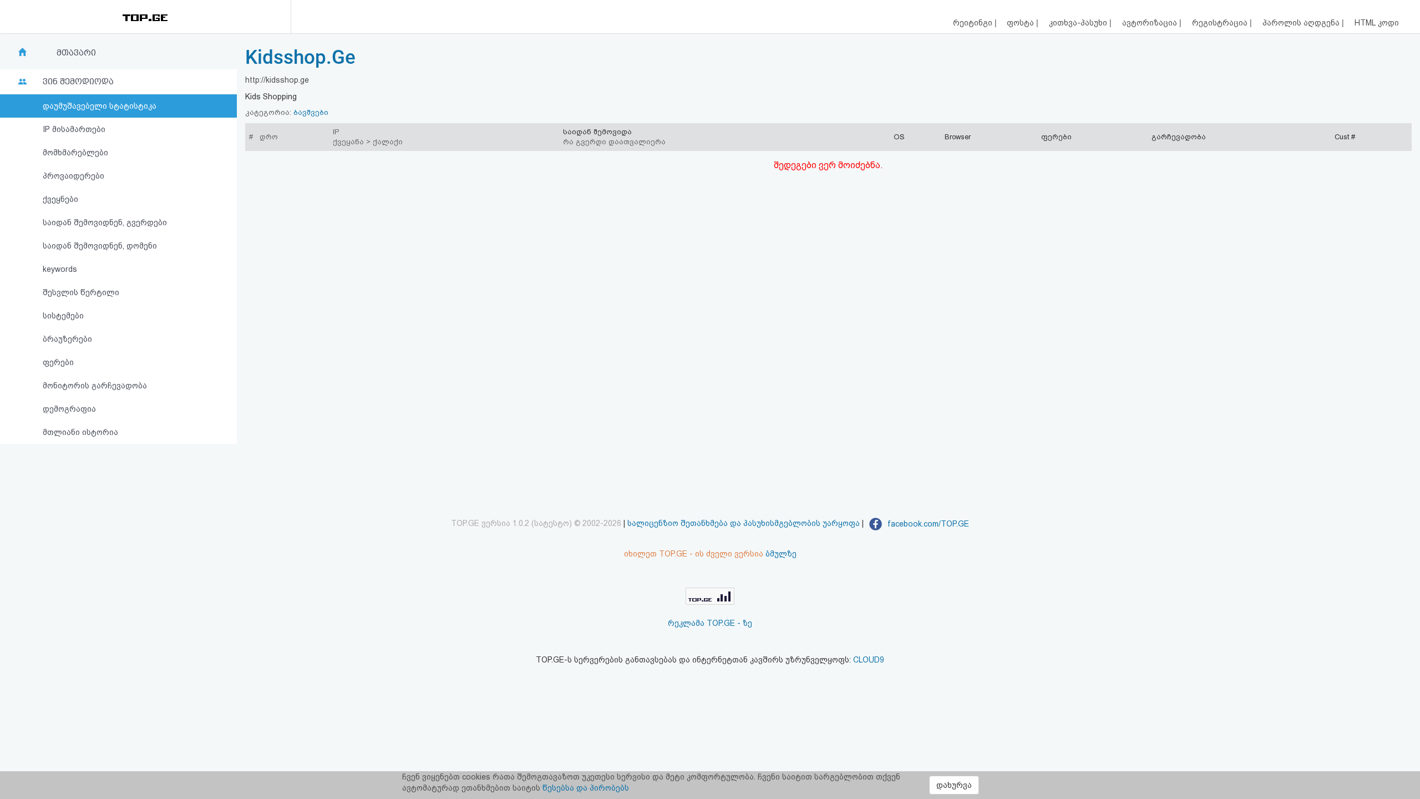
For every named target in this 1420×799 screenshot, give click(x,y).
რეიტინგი (974, 22)
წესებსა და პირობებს (585, 787)
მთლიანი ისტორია (80, 432)
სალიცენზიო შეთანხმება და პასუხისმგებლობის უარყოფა (743, 523)
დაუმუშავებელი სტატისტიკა (99, 106)
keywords (60, 269)
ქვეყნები (60, 199)
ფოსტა (1021, 22)
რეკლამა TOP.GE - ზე (710, 623)
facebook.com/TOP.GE (927, 523)
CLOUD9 (868, 659)
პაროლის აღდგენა (1302, 22)
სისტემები (63, 315)
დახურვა (954, 785)
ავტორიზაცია (1150, 22)
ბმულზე (781, 553)
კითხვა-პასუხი (1079, 22)
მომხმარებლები (75, 152)
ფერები (58, 362)
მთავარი (76, 53)
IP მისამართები (74, 129)
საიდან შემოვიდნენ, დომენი (100, 245)
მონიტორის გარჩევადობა (95, 385)
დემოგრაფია (69, 408)
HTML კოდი (1377, 22)
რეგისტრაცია (1221, 22)
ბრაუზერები (67, 339)
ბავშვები (310, 112)
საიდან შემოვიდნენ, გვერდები (105, 222)
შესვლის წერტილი (81, 292)
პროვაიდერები (73, 175)
